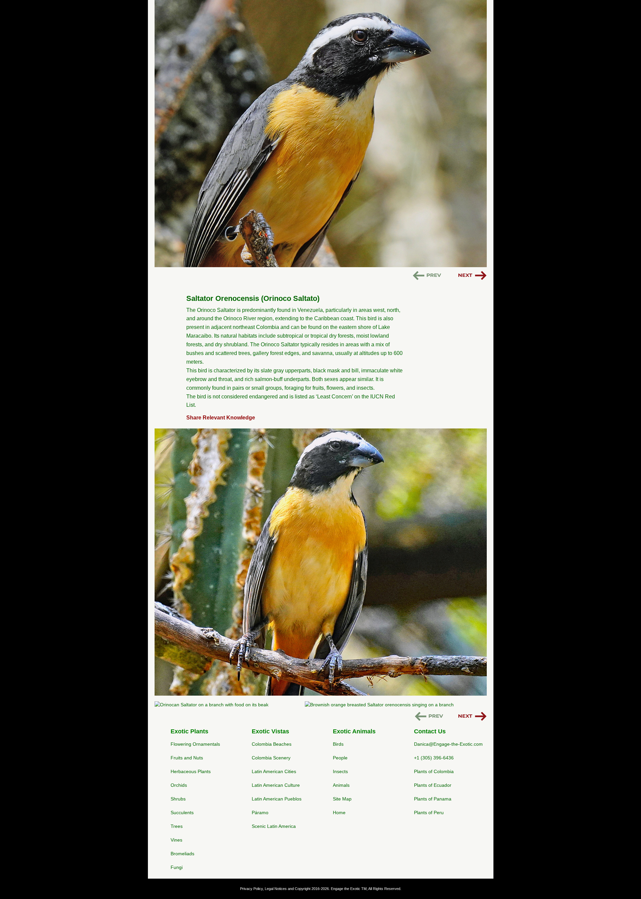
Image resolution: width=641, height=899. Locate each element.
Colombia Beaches (271, 744)
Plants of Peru (429, 812)
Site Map (342, 798)
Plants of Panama (432, 798)
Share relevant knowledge (220, 417)
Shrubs (178, 798)
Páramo (260, 812)
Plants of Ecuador (432, 785)
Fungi (177, 867)
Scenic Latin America (274, 826)
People (340, 757)
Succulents (182, 812)
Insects (340, 771)
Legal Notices (276, 889)
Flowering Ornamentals (195, 744)
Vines (176, 840)
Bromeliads (182, 853)
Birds (338, 744)
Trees (177, 826)
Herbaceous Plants (191, 771)
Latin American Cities (274, 771)
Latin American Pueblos (276, 798)
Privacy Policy (251, 889)
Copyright (302, 889)
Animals (341, 785)
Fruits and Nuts (187, 757)
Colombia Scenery (271, 757)
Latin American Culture (276, 785)
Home (339, 812)
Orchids (179, 785)
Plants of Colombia (434, 771)
